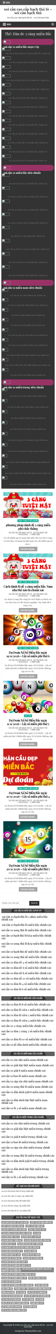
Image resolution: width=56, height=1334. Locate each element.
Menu (8, 2)
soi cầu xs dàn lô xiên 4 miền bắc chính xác (28, 223)
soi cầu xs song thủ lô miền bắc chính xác (28, 71)
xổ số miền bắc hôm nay (11, 1306)
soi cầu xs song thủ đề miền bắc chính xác (28, 107)
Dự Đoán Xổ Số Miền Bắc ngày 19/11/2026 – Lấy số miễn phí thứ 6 (28, 654)
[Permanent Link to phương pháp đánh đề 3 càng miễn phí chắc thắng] (28, 505)
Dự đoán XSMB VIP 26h (11, 1254)
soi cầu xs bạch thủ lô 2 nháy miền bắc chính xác (28, 53)
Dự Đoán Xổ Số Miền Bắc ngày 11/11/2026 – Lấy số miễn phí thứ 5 (28, 722)
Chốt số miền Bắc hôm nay (12, 1226)
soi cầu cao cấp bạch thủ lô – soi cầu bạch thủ (28, 11)
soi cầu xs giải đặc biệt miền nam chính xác (28, 305)
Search (34, 903)
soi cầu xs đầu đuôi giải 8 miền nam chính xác (28, 355)
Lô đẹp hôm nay (41, 1285)
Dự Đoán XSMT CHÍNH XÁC (12, 1240)
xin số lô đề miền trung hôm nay (15, 1303)
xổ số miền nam (30, 1306)
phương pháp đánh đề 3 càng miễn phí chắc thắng (28, 527)
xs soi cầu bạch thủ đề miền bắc (15, 1201)
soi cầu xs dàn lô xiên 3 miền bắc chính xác (28, 210)
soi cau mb (21, 1292)
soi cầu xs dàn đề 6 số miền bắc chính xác (28, 125)
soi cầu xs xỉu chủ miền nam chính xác (28, 295)
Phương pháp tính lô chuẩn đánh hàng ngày (32, 1288)
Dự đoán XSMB (30, 1251)
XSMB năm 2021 (37, 1303)
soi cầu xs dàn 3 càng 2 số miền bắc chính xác (28, 249)
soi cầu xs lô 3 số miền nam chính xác (28, 375)
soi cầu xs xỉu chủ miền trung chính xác (28, 396)
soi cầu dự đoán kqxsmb (12, 1295)
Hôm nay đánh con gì (37, 1278)
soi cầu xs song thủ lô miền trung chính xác (28, 451)
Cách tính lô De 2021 (37, 1229)
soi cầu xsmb (28, 1299)
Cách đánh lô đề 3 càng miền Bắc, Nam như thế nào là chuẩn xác (28, 588)
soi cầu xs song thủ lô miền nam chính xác (28, 345)
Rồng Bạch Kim (8, 1292)
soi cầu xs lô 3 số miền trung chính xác (28, 484)
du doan (37, 1233)
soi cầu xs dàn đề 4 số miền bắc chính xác (28, 116)
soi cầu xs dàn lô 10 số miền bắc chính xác (28, 262)
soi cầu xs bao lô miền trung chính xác (28, 429)
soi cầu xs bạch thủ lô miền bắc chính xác (28, 62)
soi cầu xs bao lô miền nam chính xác (28, 325)
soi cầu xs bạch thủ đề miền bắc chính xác (28, 98)
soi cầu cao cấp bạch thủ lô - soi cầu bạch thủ (28, 533)
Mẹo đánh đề (7, 1288)
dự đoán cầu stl (8, 1243)
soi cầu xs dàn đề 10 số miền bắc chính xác (28, 143)
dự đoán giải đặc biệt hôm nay (30, 1243)
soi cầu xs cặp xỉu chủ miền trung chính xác (28, 440)
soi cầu (28, 715)
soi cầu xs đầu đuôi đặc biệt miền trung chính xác (28, 473)
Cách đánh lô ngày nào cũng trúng (16, 1233)
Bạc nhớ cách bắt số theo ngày (15, 1222)
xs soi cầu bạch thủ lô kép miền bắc (17, 1191)
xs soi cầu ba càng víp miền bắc (15, 1206)
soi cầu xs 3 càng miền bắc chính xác (28, 236)
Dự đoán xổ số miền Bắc (32, 1258)
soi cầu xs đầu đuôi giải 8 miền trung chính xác (28, 462)
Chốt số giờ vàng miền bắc (41, 1222)
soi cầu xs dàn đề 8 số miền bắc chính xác (28, 134)
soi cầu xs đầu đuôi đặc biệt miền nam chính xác (28, 365)
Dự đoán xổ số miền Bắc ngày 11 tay (16, 1265)
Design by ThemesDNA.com (28, 1331)
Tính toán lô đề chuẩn (28, 520)
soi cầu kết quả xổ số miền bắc (36, 1295)
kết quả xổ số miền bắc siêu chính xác (17, 1285)
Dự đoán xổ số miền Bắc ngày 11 (14, 1261)
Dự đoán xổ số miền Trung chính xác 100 (18, 1274)
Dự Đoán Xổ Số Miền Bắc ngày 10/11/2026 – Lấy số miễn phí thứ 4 (28, 794)
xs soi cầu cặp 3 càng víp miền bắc (17, 1196)
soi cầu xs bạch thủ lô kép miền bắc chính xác (28, 80)
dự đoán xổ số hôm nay (11, 1258)
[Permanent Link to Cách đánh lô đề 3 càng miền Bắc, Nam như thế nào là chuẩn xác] (28, 566)
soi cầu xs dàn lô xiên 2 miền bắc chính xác (28, 197)
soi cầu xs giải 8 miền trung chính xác (28, 418)
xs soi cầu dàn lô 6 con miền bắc (16, 1211)
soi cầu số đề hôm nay (11, 1299)
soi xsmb (39, 1299)
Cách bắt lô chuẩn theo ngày (14, 1229)
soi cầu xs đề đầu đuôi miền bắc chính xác (28, 275)
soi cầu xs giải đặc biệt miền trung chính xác (28, 407)
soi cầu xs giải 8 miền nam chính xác (28, 315)
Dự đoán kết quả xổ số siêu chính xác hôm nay (20, 1247)
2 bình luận (35, 534)
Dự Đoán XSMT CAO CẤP (31, 1236)
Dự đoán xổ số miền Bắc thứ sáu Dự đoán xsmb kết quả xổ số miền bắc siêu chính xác (26, 1270)
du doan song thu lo (10, 1236)
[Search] (53, 24)
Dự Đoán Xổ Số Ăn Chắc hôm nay (37, 1240)
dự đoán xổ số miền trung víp (14, 1278)
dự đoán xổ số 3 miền (31, 1254)
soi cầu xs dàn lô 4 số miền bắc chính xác (28, 152)
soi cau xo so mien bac (37, 1292)
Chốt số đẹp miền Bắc (35, 1226)
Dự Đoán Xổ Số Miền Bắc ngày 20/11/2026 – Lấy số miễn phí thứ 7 (28, 867)
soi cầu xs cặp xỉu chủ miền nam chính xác (28, 335)
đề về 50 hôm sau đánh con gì (14, 1310)
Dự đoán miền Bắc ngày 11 (12, 1251)
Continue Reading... (28, 549)
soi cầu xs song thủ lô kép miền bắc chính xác (28, 89)
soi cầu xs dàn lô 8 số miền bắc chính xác (28, 183)
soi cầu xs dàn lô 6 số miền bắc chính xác (28, 161)
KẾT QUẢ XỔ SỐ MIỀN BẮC (11, 1281)
